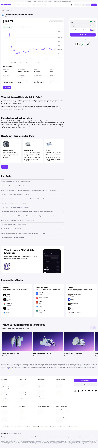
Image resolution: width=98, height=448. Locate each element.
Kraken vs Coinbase (61, 421)
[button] (17, 5)
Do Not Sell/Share (26, 426)
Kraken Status (23, 396)
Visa (72, 299)
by (4, 433)
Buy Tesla (21, 411)
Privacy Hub (3, 426)
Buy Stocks (22, 406)
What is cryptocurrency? (62, 409)
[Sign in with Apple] (77, 44)
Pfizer (40, 306)
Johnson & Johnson (44, 297)
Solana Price (41, 392)
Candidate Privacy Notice (71, 426)
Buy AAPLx (40, 413)
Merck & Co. (42, 311)
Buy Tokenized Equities (44, 406)
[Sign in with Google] (83, 44)
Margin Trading (5, 386)
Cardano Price (41, 390)
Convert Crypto (60, 379)
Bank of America (75, 312)
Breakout (23, 437)
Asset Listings (22, 394)
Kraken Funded (5, 402)
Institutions (4, 392)
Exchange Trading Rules (54, 426)
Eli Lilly (41, 302)
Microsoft (9, 299)
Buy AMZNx (40, 417)
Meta (7, 312)
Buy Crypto (4, 382)
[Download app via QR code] (88, 44)
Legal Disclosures (92, 443)
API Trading (4, 394)
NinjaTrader (17, 437)
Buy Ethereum (4, 411)
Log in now (24, 62)
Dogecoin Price (41, 386)
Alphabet (9, 303)
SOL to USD (59, 390)
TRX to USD (59, 396)
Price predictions (42, 398)
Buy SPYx (40, 415)
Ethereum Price (41, 384)
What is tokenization (61, 415)
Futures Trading (5, 388)
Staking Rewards (5, 396)
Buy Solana (4, 419)
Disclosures (62, 426)
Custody (80, 437)
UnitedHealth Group (44, 293)
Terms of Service (44, 426)
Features (4, 379)
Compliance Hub (35, 426)
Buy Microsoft (22, 419)
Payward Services (43, 437)
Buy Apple (21, 413)
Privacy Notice (10, 426)
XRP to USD (59, 386)
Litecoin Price (41, 394)
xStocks (50, 437)
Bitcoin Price (41, 382)
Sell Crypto (4, 384)
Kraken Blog (22, 386)
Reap (61, 437)
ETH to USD (58, 384)
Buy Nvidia (22, 409)
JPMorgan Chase (76, 294)
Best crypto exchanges (61, 419)
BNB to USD (59, 388)
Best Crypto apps (60, 417)
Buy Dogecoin (4, 413)
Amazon (8, 308)
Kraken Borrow (4, 400)
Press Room (22, 390)
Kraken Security (23, 382)
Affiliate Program (23, 392)
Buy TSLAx (40, 411)
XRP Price (40, 388)
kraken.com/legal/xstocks (59, 1)
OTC (77, 437)
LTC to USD (58, 398)
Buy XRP (3, 415)
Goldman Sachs (75, 308)
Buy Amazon (22, 415)
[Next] (94, 327)
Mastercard (74, 303)
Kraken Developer (23, 388)
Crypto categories (42, 396)
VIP (26, 437)
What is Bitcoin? (60, 413)
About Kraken (23, 379)
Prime (73, 437)
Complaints (22, 400)
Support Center (23, 398)
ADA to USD (59, 394)
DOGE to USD (59, 392)
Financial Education (61, 406)
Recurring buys (5, 398)
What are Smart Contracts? (63, 411)
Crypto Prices (41, 379)
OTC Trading (4, 390)
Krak (71, 437)
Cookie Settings (17, 426)
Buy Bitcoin (4, 409)
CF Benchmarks (56, 437)
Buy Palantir (22, 417)
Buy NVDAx (40, 409)
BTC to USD (59, 382)
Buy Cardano (4, 417)
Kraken (7, 437)
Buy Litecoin (4, 421)
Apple (8, 294)
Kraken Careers (23, 384)
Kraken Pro (12, 437)
